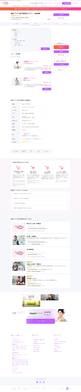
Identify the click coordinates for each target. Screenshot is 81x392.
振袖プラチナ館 (24, 110)
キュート (21, 354)
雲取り (13, 364)
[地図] (33, 117)
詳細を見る (47, 72)
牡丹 (26, 359)
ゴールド (14, 348)
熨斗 (20, 362)
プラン (35, 23)
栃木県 (23, 113)
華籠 (17, 362)
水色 (16, 347)
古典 (13, 354)
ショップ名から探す (43, 6)
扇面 (13, 362)
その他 (13, 350)
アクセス (65, 23)
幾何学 (24, 364)
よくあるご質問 (58, 3)
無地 (13, 359)
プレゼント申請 (49, 3)
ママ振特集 (35, 341)
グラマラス (14, 355)
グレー (22, 348)
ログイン (76, 3)
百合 (17, 361)
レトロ (18, 355)
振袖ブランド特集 (36, 347)
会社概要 (14, 389)
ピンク (21, 345)
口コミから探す (34, 6)
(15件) (19, 15)
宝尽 (23, 362)
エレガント (17, 354)
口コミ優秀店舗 (36, 349)
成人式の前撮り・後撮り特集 (38, 339)
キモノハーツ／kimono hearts (59, 341)
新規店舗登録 (25, 389)
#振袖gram (56, 345)
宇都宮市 (26, 113)
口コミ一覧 (14, 370)
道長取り (17, 364)
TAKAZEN (56, 339)
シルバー (18, 348)
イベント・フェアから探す (54, 6)
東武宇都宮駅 (31, 113)
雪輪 (27, 362)
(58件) (33, 267)
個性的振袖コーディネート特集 (39, 343)
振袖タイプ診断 (36, 351)
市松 (27, 364)
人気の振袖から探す (26, 6)
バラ (13, 361)
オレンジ (25, 345)
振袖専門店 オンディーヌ (59, 343)
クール (25, 354)
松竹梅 (26, 361)
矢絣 (21, 364)
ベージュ (17, 345)
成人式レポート (36, 345)
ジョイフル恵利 (57, 347)
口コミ (45, 23)
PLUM (55, 349)
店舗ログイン (19, 389)
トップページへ (78, 0)
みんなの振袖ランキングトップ (18, 341)
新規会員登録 (67, 3)
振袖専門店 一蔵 (57, 351)
